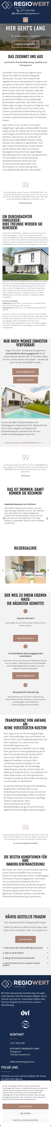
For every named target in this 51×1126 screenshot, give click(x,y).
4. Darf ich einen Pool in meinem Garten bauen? (21, 964)
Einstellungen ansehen (25, 1120)
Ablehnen (25, 1113)
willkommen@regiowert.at (22, 1061)
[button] (25, 19)
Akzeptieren (25, 1106)
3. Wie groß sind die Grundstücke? (19, 958)
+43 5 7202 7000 (17, 1043)
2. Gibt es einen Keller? (13, 953)
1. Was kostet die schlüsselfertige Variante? (23, 947)
